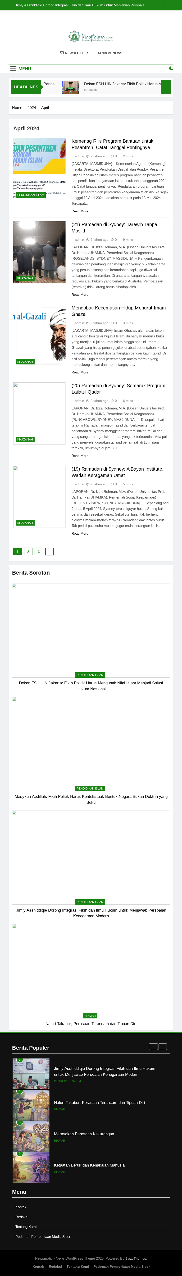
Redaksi (21, 1217)
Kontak (20, 1207)
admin (79, 156)
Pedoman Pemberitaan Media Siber (42, 1237)
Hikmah (90, 1015)
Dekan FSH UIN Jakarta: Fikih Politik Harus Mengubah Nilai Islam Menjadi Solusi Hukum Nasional (83, 5)
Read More (80, 211)
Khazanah (25, 278)
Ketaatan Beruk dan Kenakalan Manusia (89, 1134)
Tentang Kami (25, 1227)
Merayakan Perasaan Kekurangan (84, 1102)
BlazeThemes (135, 1258)
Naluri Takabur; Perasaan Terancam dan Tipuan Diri (91, 1024)
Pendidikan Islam (90, 675)
